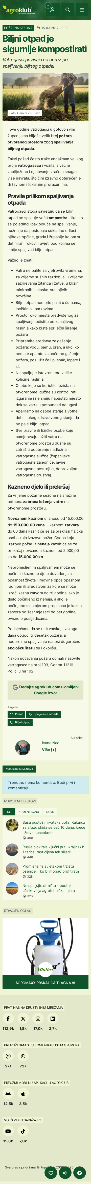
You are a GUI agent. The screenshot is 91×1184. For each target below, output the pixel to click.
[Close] (67, 9)
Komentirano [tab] (29, 812)
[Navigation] (82, 9)
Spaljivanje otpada (45, 714)
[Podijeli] (65, 1172)
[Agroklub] (19, 9)
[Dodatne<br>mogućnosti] (79, 1172)
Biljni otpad (22, 722)
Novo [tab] (50, 812)
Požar (18, 714)
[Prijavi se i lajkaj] (50, 1172)
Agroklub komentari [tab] (19, 769)
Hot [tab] (9, 812)
